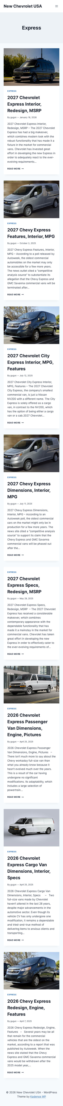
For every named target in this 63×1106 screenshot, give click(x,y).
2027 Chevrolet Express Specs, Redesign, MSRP (25, 585)
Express (11, 91)
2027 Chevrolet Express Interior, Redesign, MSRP (24, 104)
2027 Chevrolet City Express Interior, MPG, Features (30, 362)
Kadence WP (38, 1096)
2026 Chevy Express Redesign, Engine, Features (29, 1008)
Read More (15, 168)
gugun (13, 117)
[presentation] (31, 67)
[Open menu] (56, 6)
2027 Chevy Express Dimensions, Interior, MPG (29, 490)
